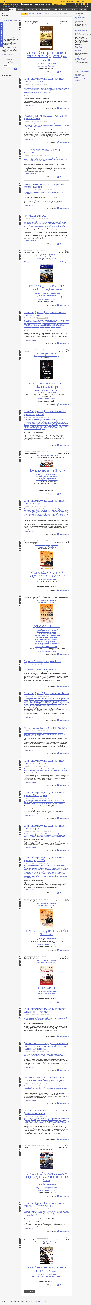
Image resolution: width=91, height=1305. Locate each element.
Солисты (12, 9)
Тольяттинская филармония (47, 325)
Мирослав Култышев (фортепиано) (44, 125)
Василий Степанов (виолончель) (40, 88)
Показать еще (29, 1291)
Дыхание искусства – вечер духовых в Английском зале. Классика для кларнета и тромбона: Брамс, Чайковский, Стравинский (46, 1045)
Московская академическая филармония (52, 419)
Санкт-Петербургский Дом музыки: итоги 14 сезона (46, 693)
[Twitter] (20, 24)
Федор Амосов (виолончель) (31, 320)
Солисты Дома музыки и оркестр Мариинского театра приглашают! (44, 185)
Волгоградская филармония (31, 865)
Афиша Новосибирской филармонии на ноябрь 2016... (81, 17)
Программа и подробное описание (47, 65)
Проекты (38, 9)
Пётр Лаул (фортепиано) (30, 698)
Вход (87, 1)
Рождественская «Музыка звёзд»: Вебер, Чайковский (46, 932)
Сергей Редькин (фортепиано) (38, 159)
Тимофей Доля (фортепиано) (53, 327)
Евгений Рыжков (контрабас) (50, 158)
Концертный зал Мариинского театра (46, 356)
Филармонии (47, 9)
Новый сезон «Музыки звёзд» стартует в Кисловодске (42, 151)
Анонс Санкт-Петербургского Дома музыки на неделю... (80, 58)
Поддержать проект (58, 4)
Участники (82, 9)
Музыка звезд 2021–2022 (35, 215)
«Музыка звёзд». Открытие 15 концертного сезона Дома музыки (46, 574)
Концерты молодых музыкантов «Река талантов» (45, 90)
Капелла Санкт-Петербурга (61, 125)
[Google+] (20, 27)
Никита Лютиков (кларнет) (46, 63)
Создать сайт (80, 1)
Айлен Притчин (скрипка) (38, 803)
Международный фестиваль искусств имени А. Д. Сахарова (46, 262)
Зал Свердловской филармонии (48, 86)
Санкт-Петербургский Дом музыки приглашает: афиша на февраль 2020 (45, 859)
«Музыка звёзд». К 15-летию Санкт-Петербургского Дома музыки (46, 287)
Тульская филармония (46, 320)
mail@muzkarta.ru (43, 1301)
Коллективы (29, 9)
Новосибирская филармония (47, 509)
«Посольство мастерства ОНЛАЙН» (46, 470)
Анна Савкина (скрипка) (46, 92)
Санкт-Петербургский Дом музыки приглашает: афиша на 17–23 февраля (45, 794)
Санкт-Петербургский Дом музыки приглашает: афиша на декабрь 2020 (45, 502)
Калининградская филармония (32, 419)
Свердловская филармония (31, 86)
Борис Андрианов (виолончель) (32, 126)
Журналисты (73, 9)
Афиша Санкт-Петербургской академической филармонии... (78, 48)
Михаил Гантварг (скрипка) (39, 734)
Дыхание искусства (47, 988)
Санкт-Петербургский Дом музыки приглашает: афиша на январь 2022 (45, 80)
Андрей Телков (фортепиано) (61, 320)
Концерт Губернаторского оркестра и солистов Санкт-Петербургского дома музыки (47, 56)
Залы (55, 9)
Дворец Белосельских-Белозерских (56, 226)
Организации (63, 9)
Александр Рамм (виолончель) (54, 159)
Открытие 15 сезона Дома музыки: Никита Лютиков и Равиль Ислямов (42, 662)
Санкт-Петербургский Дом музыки (59, 88)
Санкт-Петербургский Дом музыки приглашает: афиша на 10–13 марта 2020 (45, 762)
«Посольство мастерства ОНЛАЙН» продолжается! (46, 727)
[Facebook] (20, 22)
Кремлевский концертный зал (46, 258)
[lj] (20, 29)
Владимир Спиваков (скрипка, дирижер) (47, 1276)
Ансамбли (20, 9)
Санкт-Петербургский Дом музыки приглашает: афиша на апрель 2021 (45, 412)
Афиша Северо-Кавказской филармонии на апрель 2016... (82, 30)
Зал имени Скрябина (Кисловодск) (46, 1242)
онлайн (42, 101)
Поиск (76, 6)
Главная (4, 9)
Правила (62, 1)
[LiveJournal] (20, 87)
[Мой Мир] (20, 25)
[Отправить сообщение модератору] (1, 34)
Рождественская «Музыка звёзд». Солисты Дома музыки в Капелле (45, 117)
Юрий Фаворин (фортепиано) (57, 836)
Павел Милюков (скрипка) (46, 632)
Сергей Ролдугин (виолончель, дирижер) (46, 297)
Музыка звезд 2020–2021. (46, 626)
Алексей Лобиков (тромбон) (46, 89)
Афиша (31, 13)
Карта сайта (84, 6)
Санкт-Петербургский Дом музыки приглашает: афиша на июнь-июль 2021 (45, 313)
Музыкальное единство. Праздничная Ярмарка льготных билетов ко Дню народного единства (45, 1079)
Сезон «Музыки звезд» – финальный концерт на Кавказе (47, 1269)
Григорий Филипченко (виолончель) (46, 1211)
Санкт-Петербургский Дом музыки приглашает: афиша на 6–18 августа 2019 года (45, 1204)
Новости (39, 13)
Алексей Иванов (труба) (55, 427)
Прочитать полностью (8, 54)
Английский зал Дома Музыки (58, 422)
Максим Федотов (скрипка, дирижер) (53, 423)
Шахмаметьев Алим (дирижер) (82, 71)
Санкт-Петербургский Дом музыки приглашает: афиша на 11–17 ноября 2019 (45, 1010)
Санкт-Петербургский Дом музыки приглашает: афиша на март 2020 (45, 827)
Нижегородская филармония (46, 254)
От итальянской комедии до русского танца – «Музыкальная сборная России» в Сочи (47, 1176)
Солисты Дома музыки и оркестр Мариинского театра (46, 385)
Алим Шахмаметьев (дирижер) (46, 639)
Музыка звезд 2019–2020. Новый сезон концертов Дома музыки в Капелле (46, 1112)
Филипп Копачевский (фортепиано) (33, 221)
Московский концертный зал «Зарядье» (34, 429)
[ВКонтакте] (20, 20)
